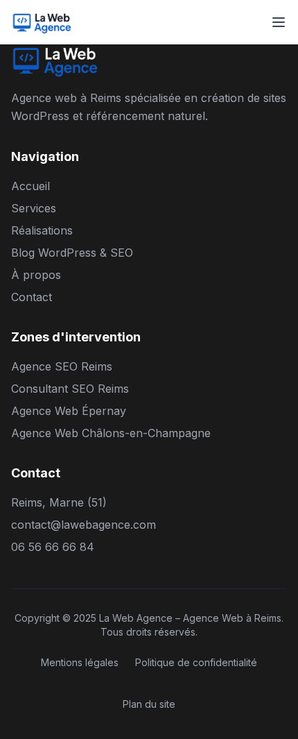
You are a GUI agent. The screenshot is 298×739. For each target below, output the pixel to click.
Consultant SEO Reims (70, 389)
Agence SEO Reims (61, 366)
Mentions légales (80, 662)
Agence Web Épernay (68, 411)
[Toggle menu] (278, 22)
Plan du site (149, 704)
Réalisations (42, 230)
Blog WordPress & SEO (72, 253)
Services (33, 208)
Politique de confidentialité (196, 662)
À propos (36, 275)
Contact (31, 297)
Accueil (30, 186)
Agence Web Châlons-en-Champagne (111, 433)
